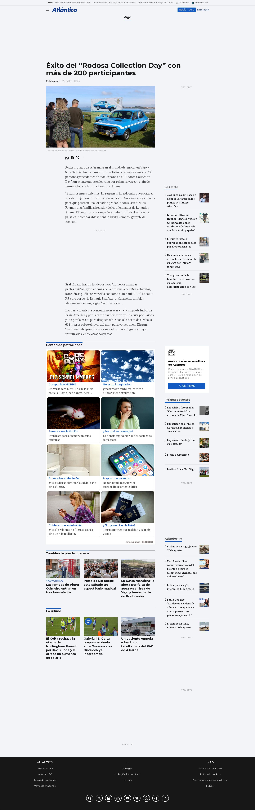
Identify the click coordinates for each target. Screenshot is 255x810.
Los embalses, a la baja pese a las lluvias (114, 2)
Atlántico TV (45, 774)
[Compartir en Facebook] (72, 157)
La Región (127, 768)
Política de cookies (210, 774)
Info (210, 762)
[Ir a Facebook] (89, 798)
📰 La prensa (182, 2)
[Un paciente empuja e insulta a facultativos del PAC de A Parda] (138, 626)
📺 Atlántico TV (200, 2)
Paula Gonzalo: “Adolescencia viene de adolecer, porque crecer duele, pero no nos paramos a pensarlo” (181, 607)
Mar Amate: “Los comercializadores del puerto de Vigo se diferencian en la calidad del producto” (182, 568)
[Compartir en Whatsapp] (67, 157)
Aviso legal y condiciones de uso (210, 780)
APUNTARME (187, 385)
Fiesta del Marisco (178, 454)
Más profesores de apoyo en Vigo (72, 2)
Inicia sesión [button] (203, 9)
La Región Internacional (127, 774)
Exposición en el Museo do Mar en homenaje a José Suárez (180, 427)
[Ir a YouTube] (127, 798)
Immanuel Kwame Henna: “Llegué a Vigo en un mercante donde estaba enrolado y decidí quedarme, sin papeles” (182, 222)
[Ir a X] (99, 798)
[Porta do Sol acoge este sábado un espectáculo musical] (101, 568)
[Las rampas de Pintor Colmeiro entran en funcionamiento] (63, 568)
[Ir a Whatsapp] (146, 798)
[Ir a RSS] (165, 798)
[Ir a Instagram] (108, 798)
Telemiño (127, 780)
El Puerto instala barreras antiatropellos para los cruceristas (181, 242)
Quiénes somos (44, 768)
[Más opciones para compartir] (83, 157)
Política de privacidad (210, 768)
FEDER (210, 785)
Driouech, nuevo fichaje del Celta (155, 2)
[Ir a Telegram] (155, 798)
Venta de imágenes (44, 785)
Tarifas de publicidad (45, 780)
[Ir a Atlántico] (64, 9)
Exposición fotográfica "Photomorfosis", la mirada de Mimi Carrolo (181, 411)
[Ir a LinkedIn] (118, 798)
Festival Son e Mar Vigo (181, 469)
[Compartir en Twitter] (77, 157)
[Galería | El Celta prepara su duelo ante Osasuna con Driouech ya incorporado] (101, 626)
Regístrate (186, 9)
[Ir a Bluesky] (136, 798)
